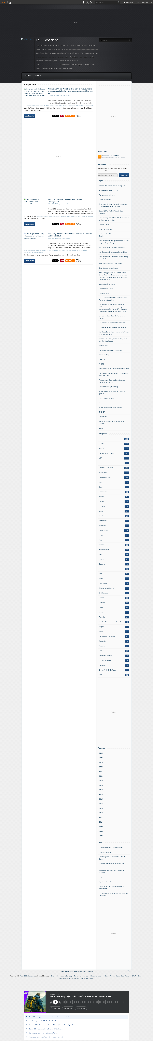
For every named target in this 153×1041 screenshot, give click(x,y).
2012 (101, 813)
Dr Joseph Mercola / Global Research (111, 847)
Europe (101, 559)
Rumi (100, 877)
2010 (101, 822)
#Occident (79, 105)
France (101, 448)
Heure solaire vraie (105, 852)
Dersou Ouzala (104, 224)
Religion (101, 463)
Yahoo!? (101, 428)
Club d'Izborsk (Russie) (106, 453)
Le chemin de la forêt (106, 288)
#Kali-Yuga (40, 252)
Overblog (90, 971)
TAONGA (102, 412)
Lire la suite (29, 116)
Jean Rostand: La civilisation (108, 268)
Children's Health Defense (107, 670)
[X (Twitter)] (87, 2)
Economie (102, 525)
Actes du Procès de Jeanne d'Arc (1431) (112, 186)
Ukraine (101, 598)
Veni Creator (103, 416)
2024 (101, 758)
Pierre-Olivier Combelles (107, 636)
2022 (101, 767)
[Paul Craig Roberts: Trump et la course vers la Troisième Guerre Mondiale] (35, 238)
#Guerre (35, 105)
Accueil (28, 76)
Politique (102, 439)
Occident (102, 602)
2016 (101, 794)
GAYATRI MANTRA (105, 229)
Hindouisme (103, 492)
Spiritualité (102, 506)
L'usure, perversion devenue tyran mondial (112, 327)
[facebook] (83, 2)
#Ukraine (56, 105)
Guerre (101, 487)
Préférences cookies (87, 978)
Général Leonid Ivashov (106, 588)
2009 (101, 826)
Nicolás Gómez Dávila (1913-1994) (110, 350)
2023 (101, 762)
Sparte (101, 403)
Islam (101, 578)
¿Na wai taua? (103, 345)
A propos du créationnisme (107, 195)
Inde (100, 482)
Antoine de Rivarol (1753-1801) (109, 190)
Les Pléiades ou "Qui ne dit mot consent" (112, 323)
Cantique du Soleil (105, 199)
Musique (102, 545)
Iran (100, 554)
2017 (101, 790)
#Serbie (65, 105)
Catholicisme (103, 583)
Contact (39, 76)
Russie (101, 443)
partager (70, 1008)
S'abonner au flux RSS (110, 155)
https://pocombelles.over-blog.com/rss (113, 158)
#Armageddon (71, 105)
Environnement (104, 549)
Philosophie (103, 472)
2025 (101, 753)
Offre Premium (136, 976)
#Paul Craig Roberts (87, 105)
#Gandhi (34, 252)
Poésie (101, 569)
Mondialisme (103, 521)
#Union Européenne (82, 250)
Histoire (101, 501)
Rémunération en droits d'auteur (119, 976)
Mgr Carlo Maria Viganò (106, 882)
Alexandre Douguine (105, 655)
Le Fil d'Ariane (47, 40)
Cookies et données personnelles (69, 978)
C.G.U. (105, 976)
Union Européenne (105, 660)
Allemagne (102, 665)
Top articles (77, 976)
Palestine (102, 646)
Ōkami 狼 (102, 359)
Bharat (101, 535)
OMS (100, 675)
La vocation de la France (107, 284)
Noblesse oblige (104, 355)
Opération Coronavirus (106, 468)
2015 (101, 799)
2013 (101, 808)
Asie (100, 574)
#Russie (50, 105)
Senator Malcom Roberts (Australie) (110, 622)
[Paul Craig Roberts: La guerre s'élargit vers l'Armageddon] (35, 204)
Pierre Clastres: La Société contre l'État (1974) (114, 368)
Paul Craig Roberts (105, 477)
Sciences (102, 564)
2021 (101, 771)
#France (54, 250)
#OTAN (46, 105)
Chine (101, 612)
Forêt (100, 651)
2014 (101, 804)
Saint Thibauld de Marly (106, 398)
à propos (82, 1008)
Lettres (101, 511)
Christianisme (103, 593)
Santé (101, 516)
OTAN (101, 607)
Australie (102, 617)
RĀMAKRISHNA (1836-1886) (108, 387)
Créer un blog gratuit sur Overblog (61, 976)
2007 (101, 836)
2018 (101, 785)
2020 (101, 776)
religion (101, 627)
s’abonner (56, 1008)
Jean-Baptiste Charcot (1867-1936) (110, 263)
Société (101, 496)
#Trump (49, 250)
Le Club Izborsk (104, 293)
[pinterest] (91, 2)
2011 (100, 817)
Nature (101, 540)
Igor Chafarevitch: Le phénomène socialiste (113, 252)
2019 (101, 781)
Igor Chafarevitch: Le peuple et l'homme (112, 247)
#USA (60, 105)
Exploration (102, 641)
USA (100, 458)
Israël (101, 631)
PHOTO (101, 364)
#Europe (40, 105)
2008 (101, 831)
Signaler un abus (95, 976)
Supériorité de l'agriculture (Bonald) (110, 407)
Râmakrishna (103, 530)
